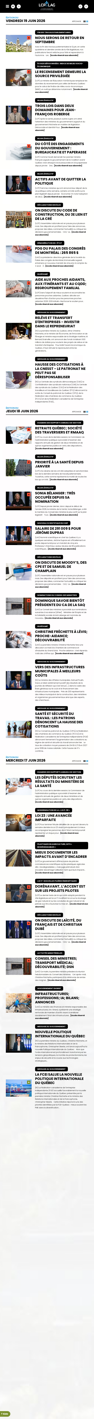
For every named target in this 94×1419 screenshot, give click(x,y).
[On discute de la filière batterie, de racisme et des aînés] (19, 1276)
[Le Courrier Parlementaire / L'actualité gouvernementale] (47, 6)
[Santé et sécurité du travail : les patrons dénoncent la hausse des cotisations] (19, 729)
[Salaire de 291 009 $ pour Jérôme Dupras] (19, 535)
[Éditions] (13, 6)
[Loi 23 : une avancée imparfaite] (19, 822)
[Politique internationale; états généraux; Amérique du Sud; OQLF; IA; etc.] (19, 1313)
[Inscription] (80, 6)
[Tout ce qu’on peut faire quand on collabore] (19, 1242)
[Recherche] (19, 6)
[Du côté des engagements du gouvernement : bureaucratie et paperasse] (19, 151)
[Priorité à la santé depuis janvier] (19, 468)
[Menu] (7, 6)
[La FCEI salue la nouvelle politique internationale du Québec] (19, 1088)
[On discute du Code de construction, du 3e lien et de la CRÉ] (19, 219)
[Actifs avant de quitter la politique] (19, 185)
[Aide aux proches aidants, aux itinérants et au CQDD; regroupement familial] (19, 288)
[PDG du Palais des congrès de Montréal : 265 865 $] (19, 254)
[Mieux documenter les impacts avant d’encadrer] (19, 858)
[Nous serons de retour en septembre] (19, 43)
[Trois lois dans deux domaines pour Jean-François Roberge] (19, 115)
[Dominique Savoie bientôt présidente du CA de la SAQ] (19, 606)
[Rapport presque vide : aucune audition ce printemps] (19, 1143)
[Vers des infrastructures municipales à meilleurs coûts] (19, 680)
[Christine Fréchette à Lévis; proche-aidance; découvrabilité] (19, 639)
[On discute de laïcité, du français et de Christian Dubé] (19, 929)
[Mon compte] (86, 6)
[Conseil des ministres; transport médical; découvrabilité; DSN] (19, 966)
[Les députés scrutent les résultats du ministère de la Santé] (19, 786)
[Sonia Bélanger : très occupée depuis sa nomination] (19, 501)
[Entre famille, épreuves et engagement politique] (19, 1210)
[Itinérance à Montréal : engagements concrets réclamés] (19, 1399)
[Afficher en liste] (87, 21)
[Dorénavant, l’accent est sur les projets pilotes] (19, 893)
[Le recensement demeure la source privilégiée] (19, 77)
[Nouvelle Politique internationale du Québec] (19, 1043)
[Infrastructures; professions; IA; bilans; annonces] (19, 1003)
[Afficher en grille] (84, 21)
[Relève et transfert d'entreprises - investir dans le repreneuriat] (19, 331)
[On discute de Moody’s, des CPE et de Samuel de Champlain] (19, 571)
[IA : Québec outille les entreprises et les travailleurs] (19, 1354)
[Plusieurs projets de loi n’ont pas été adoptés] (19, 1178)
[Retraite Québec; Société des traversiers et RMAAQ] (19, 435)
